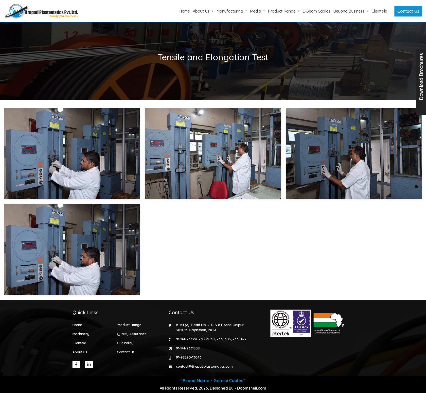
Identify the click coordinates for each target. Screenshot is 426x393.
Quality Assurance (131, 334)
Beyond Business (349, 11)
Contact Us (408, 11)
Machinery (80, 334)
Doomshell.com (251, 388)
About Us (202, 11)
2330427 (239, 339)
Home (184, 11)
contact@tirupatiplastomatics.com (204, 366)
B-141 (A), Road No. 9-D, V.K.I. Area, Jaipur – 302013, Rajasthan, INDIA (211, 327)
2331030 (208, 339)
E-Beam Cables (316, 11)
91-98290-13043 (188, 357)
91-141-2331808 (188, 348)
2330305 (223, 339)
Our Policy (125, 343)
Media (256, 11)
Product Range (282, 11)
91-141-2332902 (188, 339)
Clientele (379, 11)
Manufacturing (230, 11)
